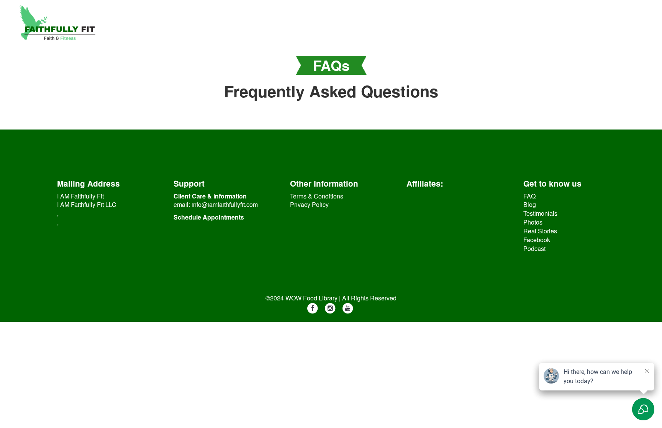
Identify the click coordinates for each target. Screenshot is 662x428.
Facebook (536, 239)
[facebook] (312, 307)
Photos (532, 222)
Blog (529, 204)
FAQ (529, 196)
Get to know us (552, 183)
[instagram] (330, 307)
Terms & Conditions (316, 196)
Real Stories (540, 230)
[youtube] (348, 307)
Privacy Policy (309, 204)
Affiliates (423, 183)
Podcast (534, 248)
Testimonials (540, 213)
